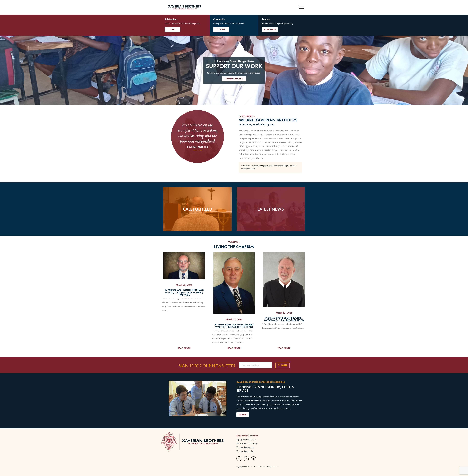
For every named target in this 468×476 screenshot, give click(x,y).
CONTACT (221, 29)
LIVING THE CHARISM (234, 246)
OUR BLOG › (234, 241)
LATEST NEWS (270, 209)
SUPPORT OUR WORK (234, 79)
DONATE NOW (270, 29)
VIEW (172, 29)
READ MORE (184, 348)
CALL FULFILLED (197, 209)
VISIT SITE (242, 414)
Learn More (197, 150)
